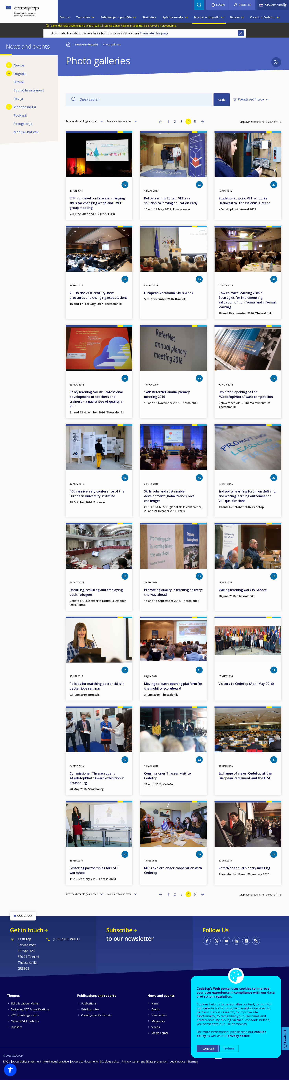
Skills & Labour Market (25, 1003)
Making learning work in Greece (242, 590)
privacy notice (238, 1036)
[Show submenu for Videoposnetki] (9, 107)
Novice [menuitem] (19, 65)
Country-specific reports (96, 1015)
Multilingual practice (56, 1061)
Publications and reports (96, 995)
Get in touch (26, 930)
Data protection (157, 1061)
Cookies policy (110, 1061)
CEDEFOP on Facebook (207, 941)
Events (155, 1009)
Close (241, 33)
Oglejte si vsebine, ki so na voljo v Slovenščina (148, 25)
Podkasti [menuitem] (20, 115)
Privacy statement (133, 1061)
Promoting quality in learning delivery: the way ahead (173, 592)
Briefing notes (90, 1009)
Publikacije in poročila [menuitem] (116, 17)
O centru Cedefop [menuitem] (262, 17)
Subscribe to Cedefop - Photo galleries (276, 62)
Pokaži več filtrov (251, 99)
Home (68, 44)
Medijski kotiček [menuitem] (26, 132)
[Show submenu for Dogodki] (9, 73)
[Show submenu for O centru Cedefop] (278, 17)
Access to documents (85, 1061)
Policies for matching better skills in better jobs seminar (97, 686)
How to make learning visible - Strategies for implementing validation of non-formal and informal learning (247, 300)
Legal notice (177, 1061)
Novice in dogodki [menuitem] (207, 17)
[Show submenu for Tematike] (92, 17)
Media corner (159, 1033)
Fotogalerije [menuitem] (23, 124)
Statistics (16, 1027)
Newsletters (159, 1015)
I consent (207, 1048)
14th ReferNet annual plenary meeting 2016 (167, 394)
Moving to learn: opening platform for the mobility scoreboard (173, 686)
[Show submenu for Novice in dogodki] (222, 17)
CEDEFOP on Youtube (226, 941)
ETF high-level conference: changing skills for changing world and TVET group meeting (97, 203)
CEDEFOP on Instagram (246, 941)
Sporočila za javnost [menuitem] (29, 90)
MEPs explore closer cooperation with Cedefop (173, 870)
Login (220, 4)
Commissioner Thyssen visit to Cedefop (167, 775)
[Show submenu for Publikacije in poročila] (134, 17)
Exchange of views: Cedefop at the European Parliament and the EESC (245, 775)
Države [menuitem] (235, 17)
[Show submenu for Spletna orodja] (186, 17)
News (155, 1003)
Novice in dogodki (86, 44)
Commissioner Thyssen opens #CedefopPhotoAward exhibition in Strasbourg (97, 778)
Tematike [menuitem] (83, 17)
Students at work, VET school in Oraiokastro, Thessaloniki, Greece (244, 200)
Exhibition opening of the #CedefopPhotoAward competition (245, 394)
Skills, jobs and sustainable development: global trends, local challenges (169, 496)
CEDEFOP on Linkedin (236, 941)
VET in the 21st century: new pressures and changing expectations (98, 295)
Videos (155, 1027)
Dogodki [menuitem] (20, 74)
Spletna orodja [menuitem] (173, 17)
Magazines (158, 1021)
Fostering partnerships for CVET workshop (94, 870)
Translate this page (154, 33)
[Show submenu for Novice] (9, 65)
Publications (89, 1003)
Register (245, 4)
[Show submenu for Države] (242, 17)
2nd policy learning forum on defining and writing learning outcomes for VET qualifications (246, 496)
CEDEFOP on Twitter (217, 941)
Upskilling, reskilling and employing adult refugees (96, 592)
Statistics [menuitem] (149, 17)
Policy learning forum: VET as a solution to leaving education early (171, 200)
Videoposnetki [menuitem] (25, 107)
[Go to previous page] (160, 122)
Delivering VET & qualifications (30, 1009)
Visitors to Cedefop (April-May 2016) (246, 684)
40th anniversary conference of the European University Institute (97, 493)
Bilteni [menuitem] (19, 82)
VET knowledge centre (25, 1015)
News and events (161, 995)
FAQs (6, 1061)
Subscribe (119, 930)
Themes (13, 995)
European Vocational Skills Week (168, 293)
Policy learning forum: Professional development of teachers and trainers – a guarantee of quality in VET (96, 399)
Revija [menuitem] (18, 99)
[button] (10, 1069)
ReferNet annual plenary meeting (244, 868)
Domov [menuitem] (65, 17)
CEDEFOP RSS (256, 941)
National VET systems (25, 1021)
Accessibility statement (26, 1061)
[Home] (26, 11)
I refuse (229, 1048)
